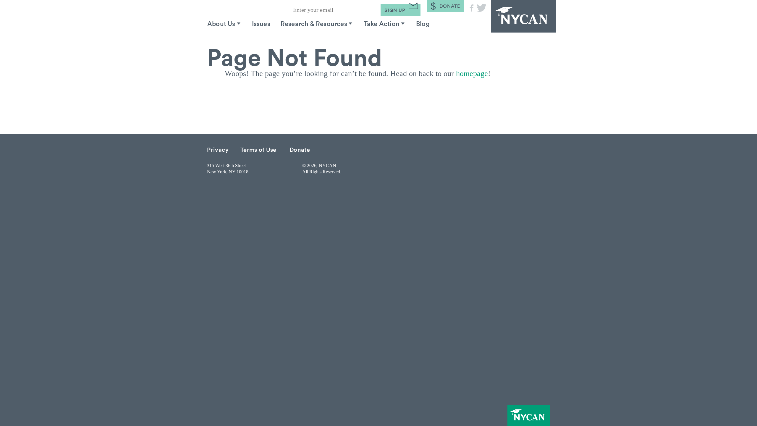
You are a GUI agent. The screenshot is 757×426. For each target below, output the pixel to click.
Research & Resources (314, 23)
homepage (472, 73)
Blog (423, 23)
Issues (261, 23)
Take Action (381, 23)
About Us (221, 23)
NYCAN (523, 16)
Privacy (218, 149)
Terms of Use (258, 149)
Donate (299, 149)
